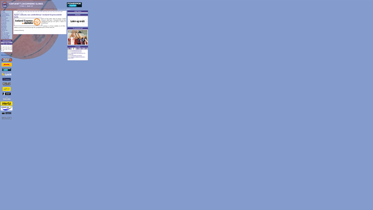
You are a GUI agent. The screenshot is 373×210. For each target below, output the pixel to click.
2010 (46, 11)
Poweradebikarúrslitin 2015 (76, 50)
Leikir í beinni (77, 11)
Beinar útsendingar (5, 35)
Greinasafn (3, 22)
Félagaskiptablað (5, 38)
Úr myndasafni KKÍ (78, 28)
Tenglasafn (3, 28)
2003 (29, 11)
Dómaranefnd (4, 18)
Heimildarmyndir (5, 37)
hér (23, 30)
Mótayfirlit (3, 27)
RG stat (3, 31)
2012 (51, 11)
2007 (39, 11)
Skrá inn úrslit (4, 34)
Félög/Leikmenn (5, 13)
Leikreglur (3, 24)
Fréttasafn (3, 19)
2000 (21, 11)
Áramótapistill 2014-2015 (76, 51)
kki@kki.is (68, 9)
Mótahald (3, 16)
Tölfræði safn (4, 30)
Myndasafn (3, 23)
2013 (54, 11)
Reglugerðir (4, 26)
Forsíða (3, 11)
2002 (26, 11)
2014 (56, 11)
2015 (59, 11)
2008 (41, 11)
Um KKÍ (3, 12)
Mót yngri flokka (5, 33)
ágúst (5, 42)
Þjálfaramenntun (5, 20)
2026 (8, 42)
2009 (44, 11)
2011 (49, 11)
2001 (23, 11)
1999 (18, 11)
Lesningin (77, 46)
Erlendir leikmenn (5, 15)
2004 (31, 11)
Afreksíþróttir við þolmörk (76, 55)
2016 (61, 11)
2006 (36, 11)
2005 (34, 11)
